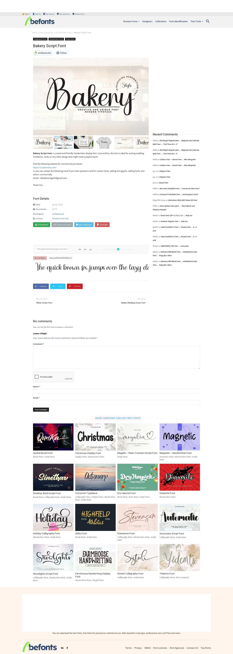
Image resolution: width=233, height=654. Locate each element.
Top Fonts (206, 648)
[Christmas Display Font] (95, 436)
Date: (37, 204)
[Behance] (62, 648)
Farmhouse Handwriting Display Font (92, 575)
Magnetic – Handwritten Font (176, 453)
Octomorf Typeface (86, 493)
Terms (128, 648)
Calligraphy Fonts (40, 39)
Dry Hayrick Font (126, 493)
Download (43, 224)
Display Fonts (81, 456)
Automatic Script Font (172, 533)
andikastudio (58, 214)
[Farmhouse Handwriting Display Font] (95, 557)
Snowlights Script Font (45, 573)
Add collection (85, 224)
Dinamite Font (167, 493)
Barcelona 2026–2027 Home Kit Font (182, 200)
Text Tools (196, 21)
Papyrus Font (165, 171)
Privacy (138, 648)
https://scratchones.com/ (44, 167)
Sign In (26, 14)
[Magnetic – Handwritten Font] (180, 436)
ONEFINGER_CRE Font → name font (175, 246)
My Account (50, 14)
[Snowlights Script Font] (53, 557)
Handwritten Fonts (63, 32)
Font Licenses (160, 648)
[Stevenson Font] (137, 517)
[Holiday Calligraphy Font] (53, 517)
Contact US (192, 648)
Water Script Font (44, 303)
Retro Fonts (133, 497)
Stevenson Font (126, 533)
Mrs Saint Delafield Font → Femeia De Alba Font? (180, 188)
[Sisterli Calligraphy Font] (137, 557)
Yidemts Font (167, 573)
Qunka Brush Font (43, 453)
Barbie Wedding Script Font (133, 303)
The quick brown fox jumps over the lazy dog (92, 268)
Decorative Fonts (167, 456)
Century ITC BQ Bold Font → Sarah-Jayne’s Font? (179, 194)
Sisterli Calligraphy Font (130, 573)
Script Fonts (70, 39)
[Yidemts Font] (180, 557)
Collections (160, 21)
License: (39, 218)
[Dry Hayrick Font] (137, 477)
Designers (147, 21)
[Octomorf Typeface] (95, 477)
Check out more (63, 224)
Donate (104, 224)
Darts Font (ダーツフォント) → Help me (176, 215)
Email (36, 398)
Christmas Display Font (88, 453)
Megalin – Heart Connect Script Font (137, 453)
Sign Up (36, 14)
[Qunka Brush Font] (53, 436)
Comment (38, 344)
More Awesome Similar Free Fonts (118, 418)
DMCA (147, 648)
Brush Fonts (38, 456)
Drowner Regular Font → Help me (174, 221)
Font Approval (177, 648)
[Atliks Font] (95, 517)
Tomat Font (163, 182)
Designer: (39, 214)
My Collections (64, 14)
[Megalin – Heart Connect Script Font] (137, 436)
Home (34, 32)
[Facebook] (67, 648)
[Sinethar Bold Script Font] (53, 477)
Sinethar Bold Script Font (47, 493)
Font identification (178, 21)
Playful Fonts (98, 580)
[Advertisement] (173, 82)
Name (36, 386)
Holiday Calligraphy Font (46, 533)
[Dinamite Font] (180, 477)
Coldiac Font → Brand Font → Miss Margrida (178, 159)
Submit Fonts (79, 14)
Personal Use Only (60, 218)
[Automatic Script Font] (180, 517)
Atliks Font (81, 533)
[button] (207, 22)
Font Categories (46, 32)
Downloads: (41, 209)
